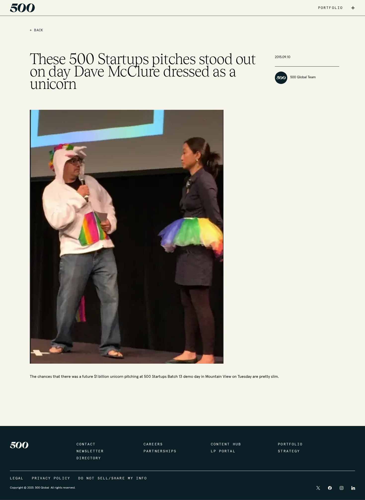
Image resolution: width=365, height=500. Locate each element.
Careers (153, 444)
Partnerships (160, 451)
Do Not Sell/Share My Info (112, 478)
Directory (88, 458)
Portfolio (290, 444)
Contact (86, 444)
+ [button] (353, 8)
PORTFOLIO (330, 8)
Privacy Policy (51, 478)
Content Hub (226, 444)
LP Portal (223, 451)
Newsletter (90, 451)
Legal (17, 478)
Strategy (289, 451)
